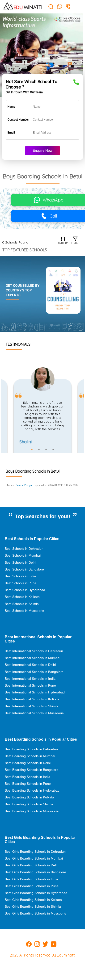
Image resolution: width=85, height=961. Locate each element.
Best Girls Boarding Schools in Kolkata (33, 900)
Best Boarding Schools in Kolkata (29, 797)
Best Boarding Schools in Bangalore (31, 770)
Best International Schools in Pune (30, 685)
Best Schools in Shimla (22, 604)
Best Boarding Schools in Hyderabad (32, 790)
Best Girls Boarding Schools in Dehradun (35, 851)
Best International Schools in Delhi (30, 665)
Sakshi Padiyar (24, 485)
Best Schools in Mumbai (23, 555)
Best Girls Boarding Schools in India (31, 879)
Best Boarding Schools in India (27, 777)
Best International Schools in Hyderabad (35, 692)
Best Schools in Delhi (20, 562)
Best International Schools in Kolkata (32, 699)
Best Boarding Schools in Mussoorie (32, 811)
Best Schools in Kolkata (22, 597)
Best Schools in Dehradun (24, 548)
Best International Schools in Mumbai (32, 658)
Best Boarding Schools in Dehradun (31, 749)
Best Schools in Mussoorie (24, 611)
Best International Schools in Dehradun (34, 651)
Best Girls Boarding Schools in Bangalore (35, 872)
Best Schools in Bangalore (24, 569)
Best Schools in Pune (20, 583)
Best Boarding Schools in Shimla (29, 804)
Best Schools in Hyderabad (25, 590)
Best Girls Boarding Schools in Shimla (33, 906)
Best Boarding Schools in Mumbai (30, 756)
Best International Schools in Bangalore (34, 672)
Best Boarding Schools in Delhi (28, 763)
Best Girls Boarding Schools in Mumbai (34, 858)
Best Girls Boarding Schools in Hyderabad (36, 893)
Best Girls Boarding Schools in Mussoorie (35, 913)
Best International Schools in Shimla (31, 706)
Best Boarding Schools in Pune (28, 783)
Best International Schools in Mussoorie (34, 713)
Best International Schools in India (30, 678)
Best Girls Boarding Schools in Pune (32, 886)
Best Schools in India (20, 576)
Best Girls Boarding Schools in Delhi (31, 865)
